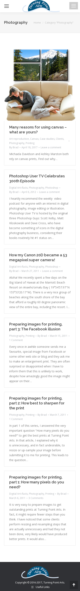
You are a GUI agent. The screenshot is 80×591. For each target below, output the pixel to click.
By (13, 147)
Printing (30, 143)
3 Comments (36, 498)
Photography (16, 143)
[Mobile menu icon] (73, 5)
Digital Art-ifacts (18, 187)
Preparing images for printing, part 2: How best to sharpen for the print (37, 403)
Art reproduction (19, 139)
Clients (60, 139)
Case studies (47, 139)
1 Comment (16, 340)
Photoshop (51, 187)
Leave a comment (51, 147)
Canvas (34, 139)
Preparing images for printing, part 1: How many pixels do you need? (36, 482)
